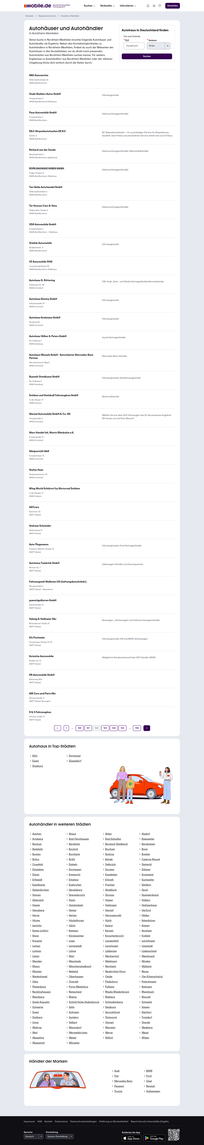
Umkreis (153, 40)
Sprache (28, 1132)
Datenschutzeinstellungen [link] (83, 1121)
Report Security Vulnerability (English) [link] (150, 1121)
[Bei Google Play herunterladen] (154, 1138)
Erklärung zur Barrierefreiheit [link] (113, 1121)
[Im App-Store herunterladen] (132, 1138)
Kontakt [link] (48, 1121)
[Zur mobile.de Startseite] (50, 6)
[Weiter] (146, 728)
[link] (154, 5)
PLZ (127, 40)
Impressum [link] (29, 1121)
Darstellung (52, 1132)
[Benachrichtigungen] (148, 6)
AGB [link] (39, 1121)
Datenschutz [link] (61, 1121)
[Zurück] (57, 728)
